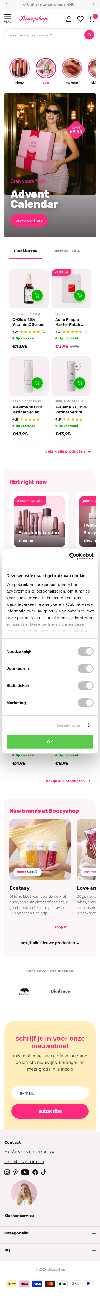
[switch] (86, 668)
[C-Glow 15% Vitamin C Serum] (29, 288)
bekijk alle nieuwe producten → (50, 943)
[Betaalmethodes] (11, 1283)
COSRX (60, 314)
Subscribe (50, 1111)
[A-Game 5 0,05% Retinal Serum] (71, 376)
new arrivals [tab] (67, 250)
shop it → (62, 927)
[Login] (68, 19)
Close (50, 1215)
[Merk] (51, 991)
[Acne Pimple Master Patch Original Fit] (71, 288)
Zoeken (89, 35)
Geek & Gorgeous (26, 314)
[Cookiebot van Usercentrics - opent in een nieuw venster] (71, 556)
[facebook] (35, 1172)
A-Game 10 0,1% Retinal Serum (27, 409)
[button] (6, 4)
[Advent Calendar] (50, 165)
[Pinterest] (15, 1172)
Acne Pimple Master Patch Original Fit (67, 322)
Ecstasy (19, 888)
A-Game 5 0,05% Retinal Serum (71, 409)
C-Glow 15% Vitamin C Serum (28, 322)
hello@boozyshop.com (24, 1162)
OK (50, 742)
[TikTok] (43, 1172)
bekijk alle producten (65, 451)
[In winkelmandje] (37, 295)
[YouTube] (25, 1172)
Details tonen (70, 725)
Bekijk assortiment (7, 16)
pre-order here (29, 220)
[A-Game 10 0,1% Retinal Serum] (29, 376)
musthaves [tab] (26, 250)
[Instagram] (7, 1172)
